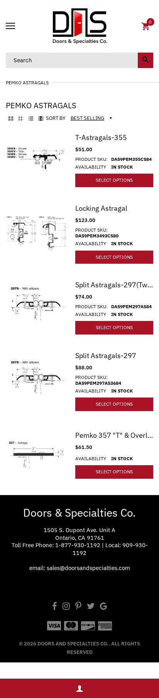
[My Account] (79, 688)
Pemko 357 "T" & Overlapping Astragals (114, 435)
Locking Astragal (101, 208)
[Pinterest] (78, 607)
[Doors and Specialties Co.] (79, 26)
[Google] (103, 607)
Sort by (56, 118)
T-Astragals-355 (101, 137)
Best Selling (87, 118)
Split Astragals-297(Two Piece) (114, 284)
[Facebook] (54, 607)
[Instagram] (66, 607)
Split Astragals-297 (105, 355)
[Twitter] (91, 607)
